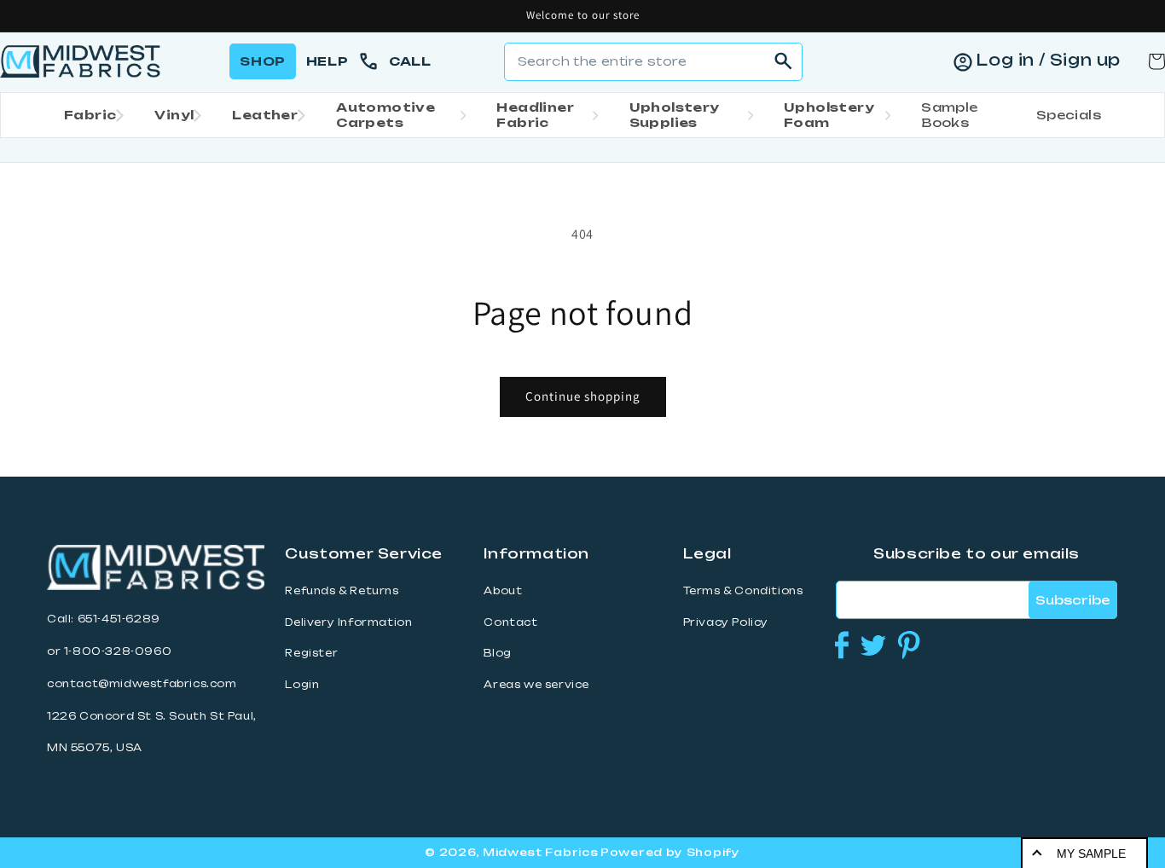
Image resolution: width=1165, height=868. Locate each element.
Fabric (90, 114)
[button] (88, 115)
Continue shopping (582, 396)
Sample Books (949, 115)
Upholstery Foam (829, 115)
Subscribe (1072, 600)
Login (302, 685)
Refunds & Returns (341, 591)
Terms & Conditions (743, 591)
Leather (265, 114)
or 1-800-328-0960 (109, 651)
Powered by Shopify (670, 852)
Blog (497, 653)
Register (311, 653)
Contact (510, 622)
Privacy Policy (725, 622)
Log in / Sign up (1048, 59)
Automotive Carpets (385, 115)
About (503, 591)
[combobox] (653, 62)
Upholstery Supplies (674, 115)
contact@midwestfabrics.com (142, 684)
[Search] (784, 61)
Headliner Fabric (535, 115)
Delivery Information (348, 622)
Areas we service (536, 685)
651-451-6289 (119, 619)
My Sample (1091, 853)
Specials (1068, 114)
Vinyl (174, 114)
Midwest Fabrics (541, 852)
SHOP (262, 61)
